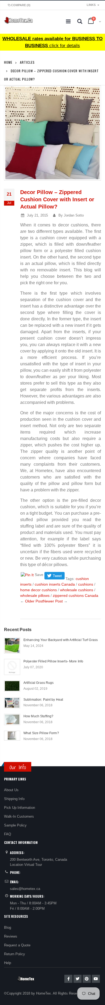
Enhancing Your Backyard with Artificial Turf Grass (60, 640)
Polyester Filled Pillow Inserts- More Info (53, 661)
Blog (7, 928)
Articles (27, 62)
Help (7, 963)
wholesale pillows (35, 595)
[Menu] (68, 21)
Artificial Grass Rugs (38, 683)
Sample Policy (15, 825)
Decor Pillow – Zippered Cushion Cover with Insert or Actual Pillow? (57, 199)
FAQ (7, 834)
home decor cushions (38, 590)
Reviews (10, 936)
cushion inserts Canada (55, 584)
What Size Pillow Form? (41, 733)
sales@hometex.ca (25, 889)
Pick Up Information (19, 808)
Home (8, 62)
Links (91, 4)
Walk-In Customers (19, 816)
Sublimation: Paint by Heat (43, 699)
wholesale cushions (76, 590)
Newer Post (53, 601)
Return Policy (14, 954)
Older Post (34, 601)
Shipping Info (14, 799)
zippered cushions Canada (75, 595)
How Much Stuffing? (38, 716)
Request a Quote (17, 945)
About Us (11, 790)
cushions (85, 584)
